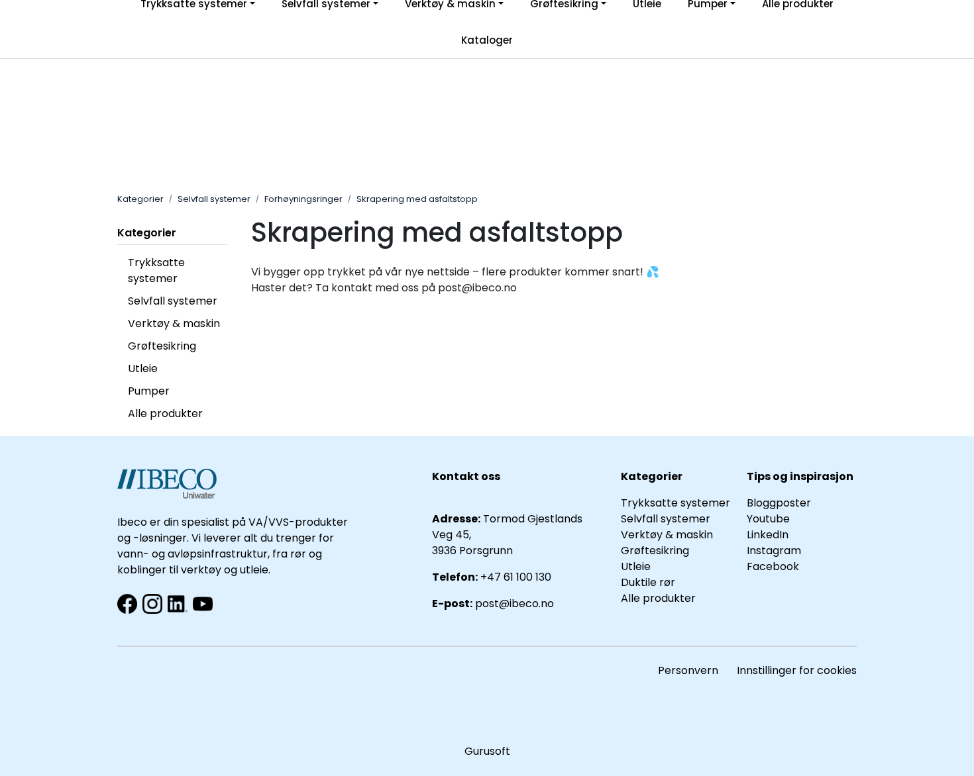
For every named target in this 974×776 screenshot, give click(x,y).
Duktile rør (648, 582)
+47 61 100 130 (515, 577)
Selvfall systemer (172, 301)
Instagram (774, 550)
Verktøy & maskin (174, 323)
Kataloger (487, 40)
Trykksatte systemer (156, 270)
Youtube (769, 518)
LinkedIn (767, 534)
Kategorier (146, 232)
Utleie (143, 368)
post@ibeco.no (514, 603)
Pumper (149, 391)
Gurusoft (487, 751)
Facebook (773, 566)
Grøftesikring (162, 346)
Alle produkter (165, 413)
